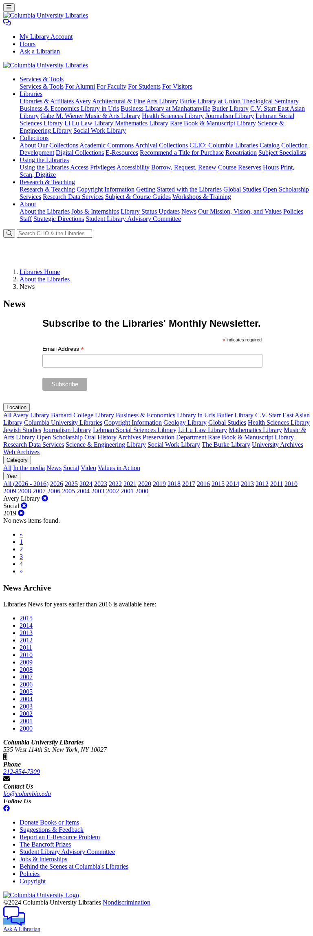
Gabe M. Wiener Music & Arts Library (90, 115)
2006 (53, 491)
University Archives (277, 444)
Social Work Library (99, 130)
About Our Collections (49, 145)
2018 (174, 483)
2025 (71, 483)
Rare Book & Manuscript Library (213, 123)
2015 (218, 483)
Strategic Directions (58, 218)
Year (12, 476)
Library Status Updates (150, 211)
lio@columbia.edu (27, 793)
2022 (115, 483)
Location (16, 407)
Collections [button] (34, 137)
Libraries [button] (31, 93)
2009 (9, 491)
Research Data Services (73, 196)
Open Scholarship (60, 437)
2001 (127, 491)
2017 (188, 483)
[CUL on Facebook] (6, 808)
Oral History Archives (112, 437)
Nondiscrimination (126, 902)
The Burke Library (226, 444)
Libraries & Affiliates (47, 101)
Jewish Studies (22, 429)
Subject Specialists (282, 152)
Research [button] (47, 181)
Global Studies (242, 189)
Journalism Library (229, 115)
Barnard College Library (82, 415)
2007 (39, 491)
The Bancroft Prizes (45, 844)
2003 (97, 491)
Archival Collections (161, 145)
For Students (144, 86)
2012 (262, 483)
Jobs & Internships (95, 211)
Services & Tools (42, 86)
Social (71, 467)
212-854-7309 (21, 771)
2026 (56, 483)
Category (17, 460)
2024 (86, 483)
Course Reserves (239, 167)
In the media (29, 467)
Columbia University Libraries (63, 422)
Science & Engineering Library (106, 444)
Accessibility (133, 167)
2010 (291, 483)
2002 (112, 491)
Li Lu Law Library (88, 123)
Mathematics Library (141, 123)
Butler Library (230, 108)
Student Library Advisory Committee (133, 218)
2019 (159, 483)
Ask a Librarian (40, 51)
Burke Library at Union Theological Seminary (239, 101)
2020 (144, 483)
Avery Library (31, 415)
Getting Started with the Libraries (179, 189)
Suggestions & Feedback (52, 829)
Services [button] (42, 79)
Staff (26, 218)
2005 (68, 491)
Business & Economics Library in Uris (69, 108)
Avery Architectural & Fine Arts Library (126, 101)
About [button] (28, 204)
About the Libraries (45, 211)
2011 (276, 483)
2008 (24, 491)
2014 (232, 483)
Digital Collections (80, 152)
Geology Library (185, 422)
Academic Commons (106, 145)
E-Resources (122, 152)
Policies (293, 211)
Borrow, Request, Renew (183, 167)
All (7, 415)
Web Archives (21, 451)
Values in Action (119, 467)
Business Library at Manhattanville (165, 108)
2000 (141, 491)
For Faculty (111, 86)
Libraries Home (40, 271)
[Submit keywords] (9, 233)
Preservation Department (174, 437)
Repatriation (241, 152)
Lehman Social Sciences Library (134, 429)
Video (88, 467)
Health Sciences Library (173, 115)
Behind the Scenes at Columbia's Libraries (74, 866)
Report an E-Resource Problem (60, 836)
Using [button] (44, 159)
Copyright (33, 881)
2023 (100, 483)
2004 (83, 491)
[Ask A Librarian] (7, 22)
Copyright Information (105, 189)
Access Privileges (92, 167)
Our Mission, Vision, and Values (240, 211)
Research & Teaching (47, 189)
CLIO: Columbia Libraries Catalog (235, 145)
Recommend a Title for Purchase (182, 152)
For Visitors (177, 86)
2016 (203, 483)
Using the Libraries (44, 167)
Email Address (63, 349)
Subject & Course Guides (138, 196)
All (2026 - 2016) (25, 483)
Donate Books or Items (49, 822)
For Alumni (80, 86)
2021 (130, 483)
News (188, 211)
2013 (247, 483)
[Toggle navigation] (9, 7)
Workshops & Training (201, 196)
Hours (27, 43)
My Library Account (46, 36)
